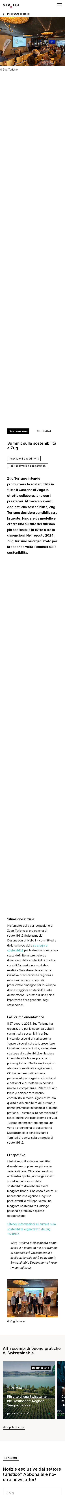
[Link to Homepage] (11, 5)
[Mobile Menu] (59, 5)
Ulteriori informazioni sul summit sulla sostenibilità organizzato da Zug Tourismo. (31, 1229)
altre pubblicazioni (14, 1427)
